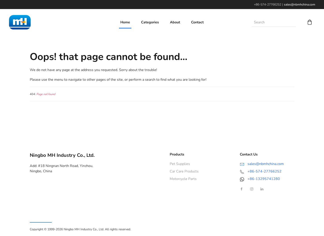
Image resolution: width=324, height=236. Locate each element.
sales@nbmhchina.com (299, 4)
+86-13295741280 (264, 178)
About (175, 22)
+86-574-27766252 (264, 171)
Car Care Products (184, 171)
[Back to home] (20, 22)
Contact (197, 22)
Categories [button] (150, 22)
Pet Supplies (180, 163)
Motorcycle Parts (183, 178)
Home (125, 22)
